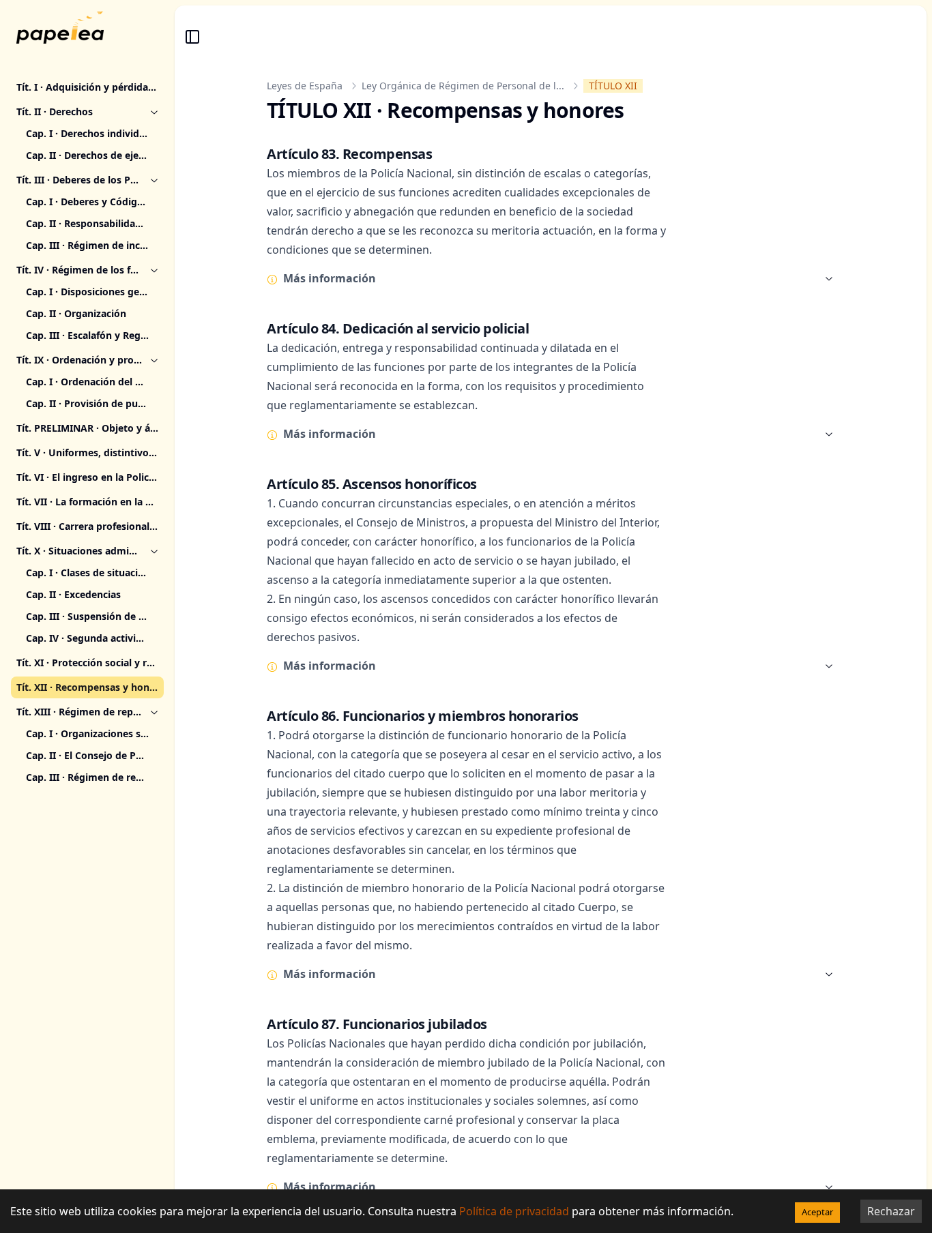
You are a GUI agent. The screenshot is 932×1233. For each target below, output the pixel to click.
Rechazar (891, 1211)
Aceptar (817, 1212)
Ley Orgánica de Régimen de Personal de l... (463, 85)
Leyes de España (305, 85)
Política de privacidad (514, 1211)
